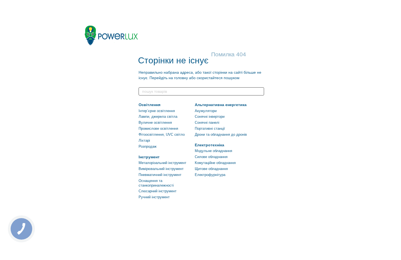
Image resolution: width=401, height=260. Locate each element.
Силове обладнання (211, 157)
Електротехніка (209, 145)
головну (181, 78)
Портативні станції (210, 128)
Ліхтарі (144, 140)
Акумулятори (206, 111)
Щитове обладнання (211, 169)
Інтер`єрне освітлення (157, 111)
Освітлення (149, 105)
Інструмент (149, 157)
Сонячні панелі (207, 122)
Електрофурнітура (210, 175)
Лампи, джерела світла (158, 116)
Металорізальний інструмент (162, 163)
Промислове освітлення (158, 128)
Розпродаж (148, 146)
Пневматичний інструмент (160, 175)
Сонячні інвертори (210, 116)
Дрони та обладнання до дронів (221, 134)
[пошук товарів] (259, 91)
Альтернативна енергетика (221, 105)
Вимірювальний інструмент (161, 169)
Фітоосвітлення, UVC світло (162, 134)
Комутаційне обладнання (215, 163)
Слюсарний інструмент (157, 191)
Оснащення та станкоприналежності (156, 183)
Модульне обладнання (213, 151)
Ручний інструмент (154, 197)
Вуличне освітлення (155, 122)
